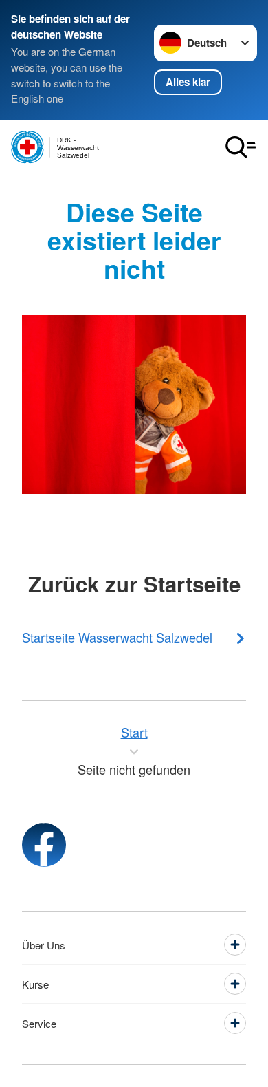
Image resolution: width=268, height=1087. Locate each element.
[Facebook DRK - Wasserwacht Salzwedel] (44, 845)
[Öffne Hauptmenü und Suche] (240, 147)
